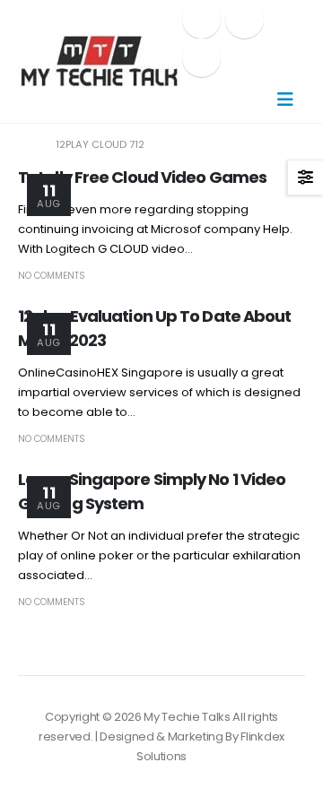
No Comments (51, 275)
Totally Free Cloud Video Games (142, 177)
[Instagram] (201, 58)
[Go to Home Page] (24, 144)
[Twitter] (244, 19)
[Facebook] (201, 19)
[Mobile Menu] (285, 99)
